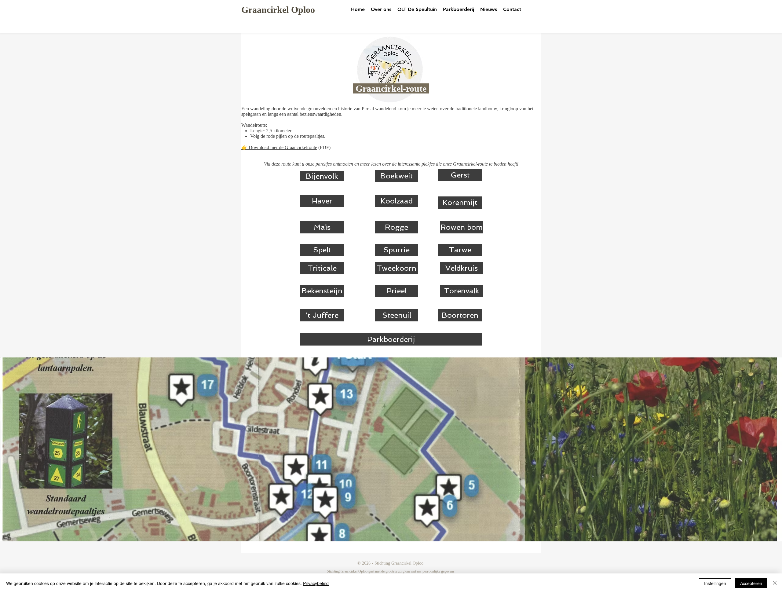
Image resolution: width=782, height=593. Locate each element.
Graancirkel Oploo (278, 10)
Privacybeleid (316, 583)
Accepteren (751, 583)
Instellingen (715, 583)
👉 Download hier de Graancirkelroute (279, 147)
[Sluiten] (774, 583)
